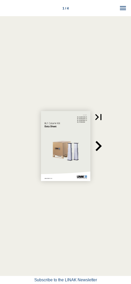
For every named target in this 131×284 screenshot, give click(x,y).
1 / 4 (65, 8)
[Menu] (123, 8)
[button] (98, 117)
